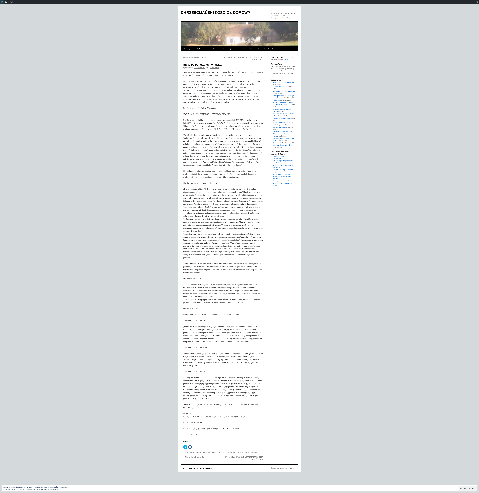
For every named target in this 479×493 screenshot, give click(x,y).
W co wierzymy (249, 49)
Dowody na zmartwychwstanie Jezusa (284, 91)
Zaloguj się (9, 2)
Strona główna (189, 49)
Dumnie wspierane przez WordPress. (284, 468)
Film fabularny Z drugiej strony (194, 57)
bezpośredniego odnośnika (247, 452)
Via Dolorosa (277, 100)
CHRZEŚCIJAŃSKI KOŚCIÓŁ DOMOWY (215, 12)
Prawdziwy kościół (278, 156)
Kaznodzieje (227, 49)
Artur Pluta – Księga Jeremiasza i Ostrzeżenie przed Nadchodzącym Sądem (283, 133)
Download (237, 49)
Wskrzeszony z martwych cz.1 (282, 118)
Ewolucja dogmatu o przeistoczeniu (283, 161)
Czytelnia (199, 49)
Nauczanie (216, 49)
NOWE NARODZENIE (280, 127)
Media (208, 49)
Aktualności (272, 49)
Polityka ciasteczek (53, 489)
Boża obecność (277, 143)
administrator (214, 68)
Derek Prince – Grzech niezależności (283, 82)
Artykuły (214, 452)
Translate (285, 60)
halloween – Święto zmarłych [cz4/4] (284, 145)
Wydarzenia (261, 49)
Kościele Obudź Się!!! (279, 87)
